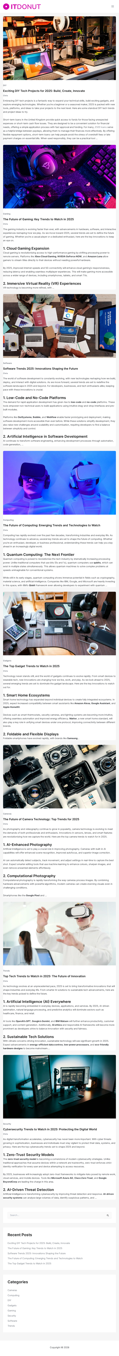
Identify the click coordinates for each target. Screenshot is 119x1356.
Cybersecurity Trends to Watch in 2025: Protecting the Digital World (50, 1129)
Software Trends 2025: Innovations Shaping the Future (40, 368)
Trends (6, 971)
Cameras (7, 814)
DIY (5, 85)
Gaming (6, 214)
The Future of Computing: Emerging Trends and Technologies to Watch (51, 525)
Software (7, 363)
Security (7, 1124)
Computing (8, 520)
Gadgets (7, 661)
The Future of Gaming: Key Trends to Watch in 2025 (38, 219)
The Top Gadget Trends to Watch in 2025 (31, 666)
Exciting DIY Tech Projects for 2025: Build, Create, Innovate (44, 90)
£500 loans (101, 127)
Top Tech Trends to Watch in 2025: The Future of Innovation (44, 976)
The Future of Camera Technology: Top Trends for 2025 (41, 819)
